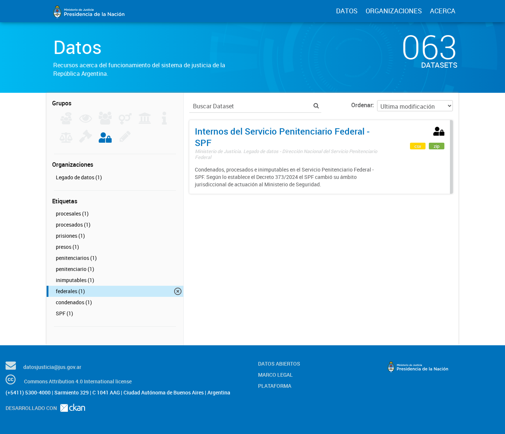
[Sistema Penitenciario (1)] (105, 140)
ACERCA (442, 10)
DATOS (346, 10)
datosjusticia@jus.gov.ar (52, 366)
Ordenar (361, 105)
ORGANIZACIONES (394, 10)
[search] (316, 105)
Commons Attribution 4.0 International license (78, 381)
